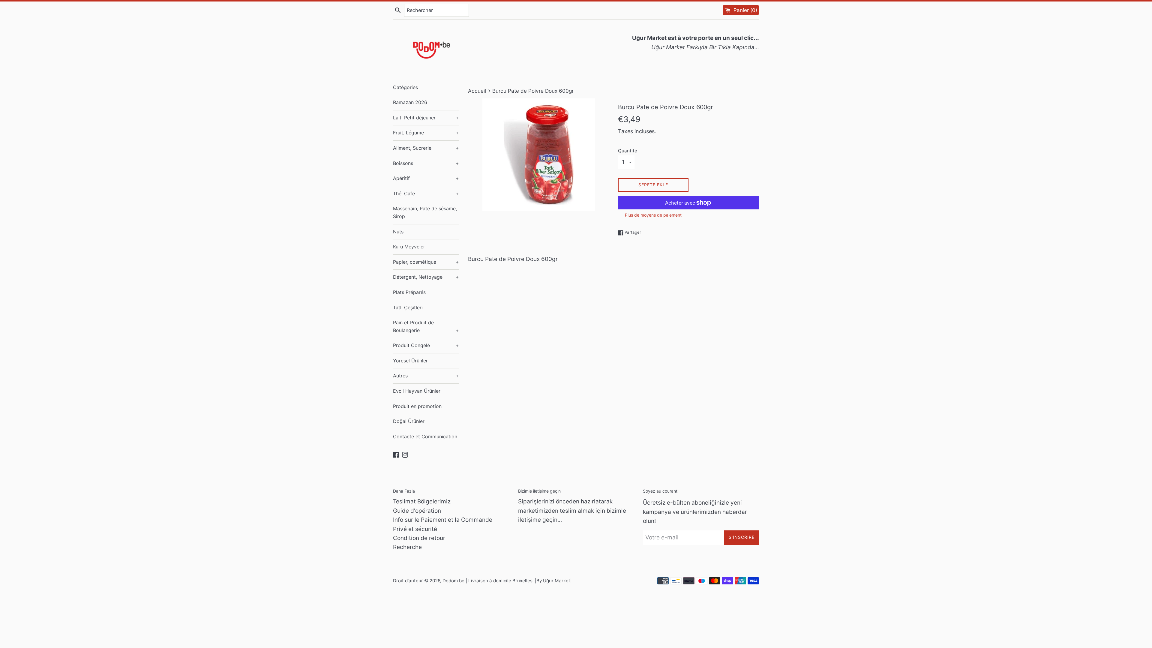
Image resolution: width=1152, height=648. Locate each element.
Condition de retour (419, 538)
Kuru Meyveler (409, 247)
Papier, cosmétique (426, 262)
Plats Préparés (409, 292)
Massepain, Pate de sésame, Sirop (425, 212)
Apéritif (426, 178)
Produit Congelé (426, 345)
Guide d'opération (417, 510)
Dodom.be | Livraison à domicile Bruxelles (487, 581)
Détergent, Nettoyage (426, 277)
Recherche (407, 547)
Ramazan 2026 (410, 102)
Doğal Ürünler (408, 421)
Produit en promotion (417, 406)
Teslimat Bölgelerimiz (422, 501)
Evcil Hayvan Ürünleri (417, 391)
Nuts (398, 232)
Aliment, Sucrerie (426, 148)
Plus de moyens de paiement (653, 215)
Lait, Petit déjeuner (426, 118)
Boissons (426, 163)
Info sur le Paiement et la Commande (442, 519)
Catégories (405, 87)
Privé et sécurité (415, 529)
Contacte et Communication (425, 437)
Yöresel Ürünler (410, 361)
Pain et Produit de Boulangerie (426, 326)
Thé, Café (426, 193)
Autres (426, 376)
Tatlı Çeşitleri (408, 307)
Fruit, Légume (426, 133)
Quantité (627, 151)
